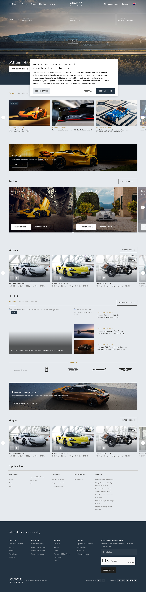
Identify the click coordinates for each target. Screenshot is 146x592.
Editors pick (23, 301)
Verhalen (12, 93)
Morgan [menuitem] (11, 483)
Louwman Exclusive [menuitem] (16, 544)
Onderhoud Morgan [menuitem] (38, 551)
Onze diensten (126, 181)
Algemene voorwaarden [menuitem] (85, 544)
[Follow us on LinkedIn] (135, 580)
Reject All (88, 91)
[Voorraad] (44, 19)
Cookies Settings (41, 91)
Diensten (42, 4)
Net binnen (12, 301)
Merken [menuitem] (11, 551)
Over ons (51, 4)
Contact (125, 4)
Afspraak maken (41, 227)
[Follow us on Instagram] (123, 580)
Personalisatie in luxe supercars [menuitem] (104, 479)
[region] (74, 77)
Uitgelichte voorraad (25, 93)
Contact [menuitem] (11, 547)
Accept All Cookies (105, 91)
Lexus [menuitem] (10, 486)
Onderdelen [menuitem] (13, 554)
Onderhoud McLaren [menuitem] (38, 547)
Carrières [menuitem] (12, 557)
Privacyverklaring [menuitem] (83, 554)
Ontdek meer (127, 250)
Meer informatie (126, 303)
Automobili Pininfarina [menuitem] (37, 477)
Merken (33, 4)
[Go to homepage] (75, 4)
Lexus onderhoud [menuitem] (57, 486)
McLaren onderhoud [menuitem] (58, 479)
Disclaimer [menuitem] (80, 551)
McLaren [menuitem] (11, 479)
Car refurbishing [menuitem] (78, 479)
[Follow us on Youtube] (131, 580)
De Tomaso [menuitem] (33, 480)
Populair (34, 301)
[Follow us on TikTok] (127, 580)
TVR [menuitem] (31, 484)
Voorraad (25, 4)
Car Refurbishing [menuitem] (37, 544)
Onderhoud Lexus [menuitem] (37, 554)
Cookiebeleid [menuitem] (81, 547)
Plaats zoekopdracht (111, 4)
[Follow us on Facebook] (119, 580)
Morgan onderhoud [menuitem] (58, 483)
